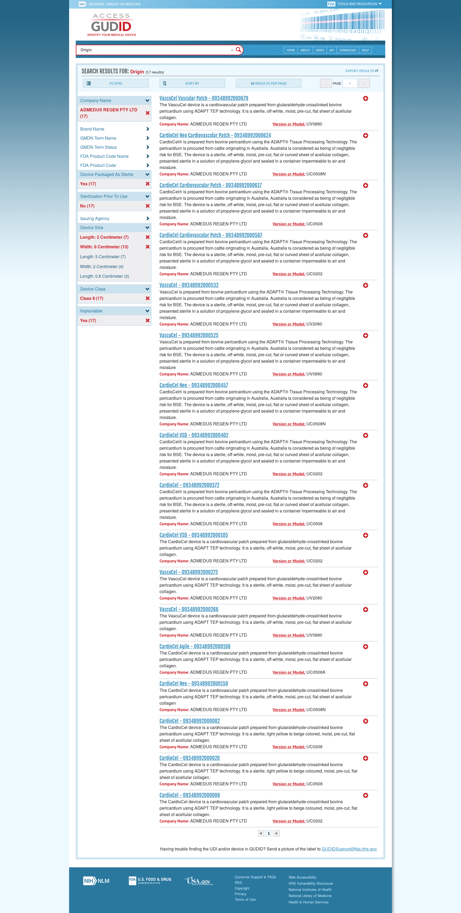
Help (365, 50)
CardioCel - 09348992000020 (190, 758)
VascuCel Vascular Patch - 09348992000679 (204, 98)
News (320, 50)
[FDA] (331, 3)
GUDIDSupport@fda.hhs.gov (349, 849)
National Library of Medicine (115, 4)
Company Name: (174, 124)
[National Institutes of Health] (84, 4)
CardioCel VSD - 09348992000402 (194, 435)
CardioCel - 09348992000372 (189, 485)
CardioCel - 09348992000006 (190, 795)
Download (348, 50)
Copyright (242, 888)
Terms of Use (245, 899)
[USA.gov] (203, 882)
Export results (359, 70)
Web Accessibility (302, 877)
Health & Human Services (309, 901)
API (331, 50)
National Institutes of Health (310, 889)
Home (291, 50)
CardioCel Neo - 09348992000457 (194, 385)
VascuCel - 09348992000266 (189, 609)
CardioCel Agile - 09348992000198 (195, 646)
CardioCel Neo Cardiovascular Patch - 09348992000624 (215, 135)
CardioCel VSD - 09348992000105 (194, 535)
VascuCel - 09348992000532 (189, 285)
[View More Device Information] (365, 98)
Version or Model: (289, 124)
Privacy (241, 893)
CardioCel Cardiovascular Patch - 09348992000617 (211, 185)
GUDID (111, 25)
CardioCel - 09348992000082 (190, 721)
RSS (238, 882)
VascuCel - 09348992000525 (189, 335)
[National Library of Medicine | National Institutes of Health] (96, 882)
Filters (115, 83)
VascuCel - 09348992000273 (189, 572)
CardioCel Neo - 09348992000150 (194, 683)
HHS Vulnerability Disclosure (311, 883)
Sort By (192, 83)
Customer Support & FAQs (255, 876)
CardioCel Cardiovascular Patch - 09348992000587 (211, 235)
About (305, 50)
